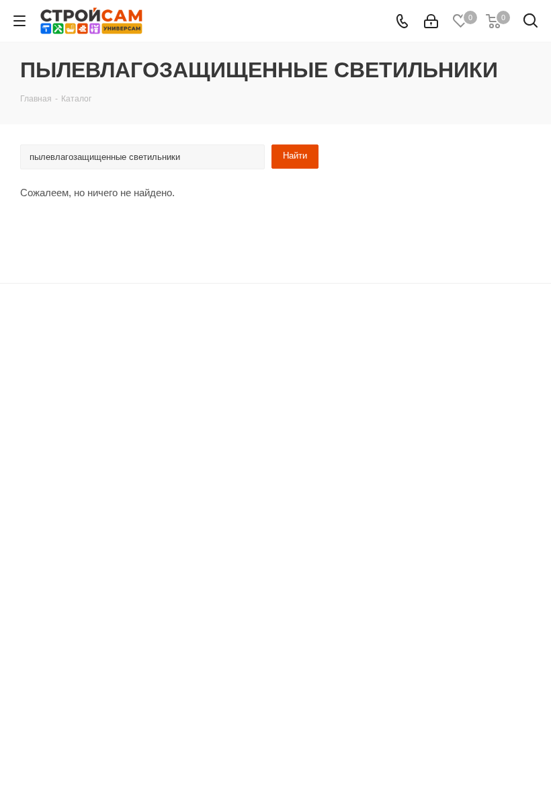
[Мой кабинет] (431, 21)
